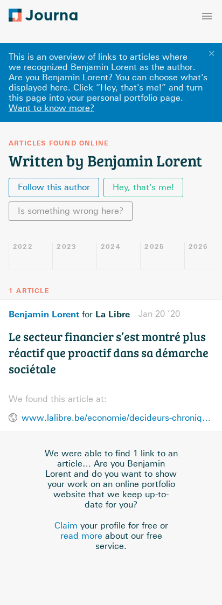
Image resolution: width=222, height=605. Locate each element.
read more (81, 536)
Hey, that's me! (143, 187)
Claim (66, 525)
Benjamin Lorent (44, 314)
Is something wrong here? (70, 211)
